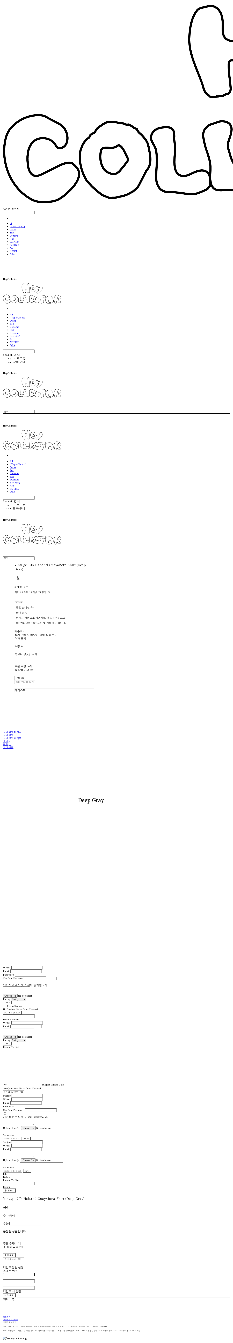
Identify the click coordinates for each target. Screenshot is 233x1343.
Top (12, 232)
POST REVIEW (12, 1012)
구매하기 (9, 1190)
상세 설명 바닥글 (12, 738)
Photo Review (14, 1006)
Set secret (8, 1135)
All (11, 223)
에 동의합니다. (25, 985)
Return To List (12, 1138)
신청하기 (9, 1295)
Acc (11, 247)
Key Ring (14, 244)
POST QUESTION (13, 1092)
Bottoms (14, 235)
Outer (13, 229)
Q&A (12, 254)
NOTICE (13, 251)
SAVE (7, 1002)
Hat (11, 238)
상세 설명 (8, 735)
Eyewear (14, 241)
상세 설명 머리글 (12, 732)
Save (26, 1138)
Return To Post (12, 1171)
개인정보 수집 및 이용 (16, 985)
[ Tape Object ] (17, 226)
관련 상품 (8, 747)
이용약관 (7, 1317)
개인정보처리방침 (10, 1320)
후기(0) (6, 741)
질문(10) (7, 744)
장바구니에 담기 (13, 1259)
